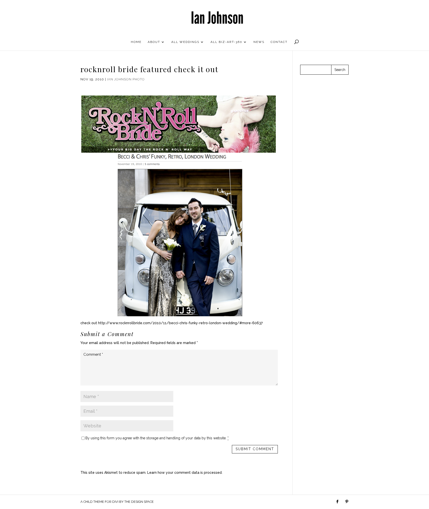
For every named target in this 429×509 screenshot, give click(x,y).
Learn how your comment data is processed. (184, 473)
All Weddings (185, 42)
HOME (136, 42)
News (258, 42)
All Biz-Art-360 (226, 42)
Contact (279, 42)
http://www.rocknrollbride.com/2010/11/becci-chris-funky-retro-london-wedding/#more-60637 (180, 323)
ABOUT (154, 42)
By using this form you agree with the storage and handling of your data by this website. (157, 438)
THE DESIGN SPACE (139, 502)
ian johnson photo (126, 79)
